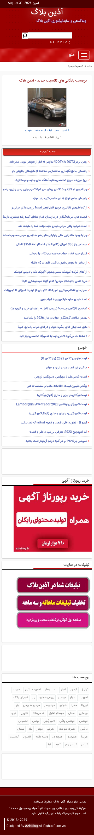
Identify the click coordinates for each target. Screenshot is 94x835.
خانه (89, 66)
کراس (84, 744)
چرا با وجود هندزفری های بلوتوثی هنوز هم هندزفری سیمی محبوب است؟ (45, 235)
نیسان (20, 729)
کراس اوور (71, 744)
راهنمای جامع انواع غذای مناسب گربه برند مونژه (60, 198)
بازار (72, 697)
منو (71, 55)
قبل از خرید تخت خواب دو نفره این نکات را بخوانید (58, 253)
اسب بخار (50, 689)
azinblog (61, 42)
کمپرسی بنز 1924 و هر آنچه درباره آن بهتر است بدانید (56, 441)
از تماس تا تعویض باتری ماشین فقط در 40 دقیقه (59, 263)
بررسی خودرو (46, 697)
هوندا (84, 737)
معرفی (51, 729)
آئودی (73, 689)
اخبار (63, 689)
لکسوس (23, 721)
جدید (74, 705)
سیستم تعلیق (56, 713)
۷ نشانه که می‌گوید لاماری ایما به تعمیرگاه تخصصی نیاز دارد (53, 336)
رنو (17, 705)
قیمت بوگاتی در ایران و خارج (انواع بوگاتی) (62, 395)
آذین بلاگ (47, 12)
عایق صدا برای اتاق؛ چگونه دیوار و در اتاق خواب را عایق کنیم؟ (52, 327)
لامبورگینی (49, 721)
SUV (84, 689)
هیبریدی (72, 737)
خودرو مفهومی (31, 705)
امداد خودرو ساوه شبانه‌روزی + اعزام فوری (63, 299)
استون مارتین (33, 689)
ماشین (84, 729)
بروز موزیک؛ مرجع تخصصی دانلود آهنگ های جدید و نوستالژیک (51, 180)
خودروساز (49, 705)
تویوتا (84, 705)
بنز (33, 697)
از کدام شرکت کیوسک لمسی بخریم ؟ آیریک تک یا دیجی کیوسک (50, 272)
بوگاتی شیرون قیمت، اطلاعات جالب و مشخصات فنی (57, 386)
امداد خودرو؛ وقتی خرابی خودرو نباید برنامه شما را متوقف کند (52, 226)
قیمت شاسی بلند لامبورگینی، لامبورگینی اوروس (60, 377)
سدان (71, 713)
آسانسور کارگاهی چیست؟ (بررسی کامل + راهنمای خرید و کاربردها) (48, 308)
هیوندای (57, 737)
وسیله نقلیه (42, 737)
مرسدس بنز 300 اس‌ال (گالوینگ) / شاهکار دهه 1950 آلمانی (51, 244)
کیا (49, 744)
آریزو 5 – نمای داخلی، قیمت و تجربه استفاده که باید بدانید (54, 423)
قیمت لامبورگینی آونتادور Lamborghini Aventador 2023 (51, 404)
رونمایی (83, 713)
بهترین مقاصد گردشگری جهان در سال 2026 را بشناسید (55, 318)
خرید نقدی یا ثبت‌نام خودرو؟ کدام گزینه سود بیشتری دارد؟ (54, 281)
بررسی (62, 697)
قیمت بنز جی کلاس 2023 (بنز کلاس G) (64, 358)
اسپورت (83, 697)
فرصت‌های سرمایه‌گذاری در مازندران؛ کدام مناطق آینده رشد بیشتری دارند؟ (45, 217)
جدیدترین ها (47, 151)
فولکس (83, 721)
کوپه (58, 744)
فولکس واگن (67, 721)
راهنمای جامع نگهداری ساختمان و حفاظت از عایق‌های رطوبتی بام (49, 171)
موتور (40, 729)
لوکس (35, 721)
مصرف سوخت (67, 729)
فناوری (24, 713)
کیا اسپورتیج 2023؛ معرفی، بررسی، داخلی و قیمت (58, 432)
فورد (13, 713)
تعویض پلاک (21, 697)
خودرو (63, 705)
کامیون (27, 737)
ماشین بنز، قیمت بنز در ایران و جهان (66, 367)
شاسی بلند (38, 713)
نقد (30, 729)
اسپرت (17, 689)
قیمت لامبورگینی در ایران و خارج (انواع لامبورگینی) (58, 413)
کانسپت (14, 737)
